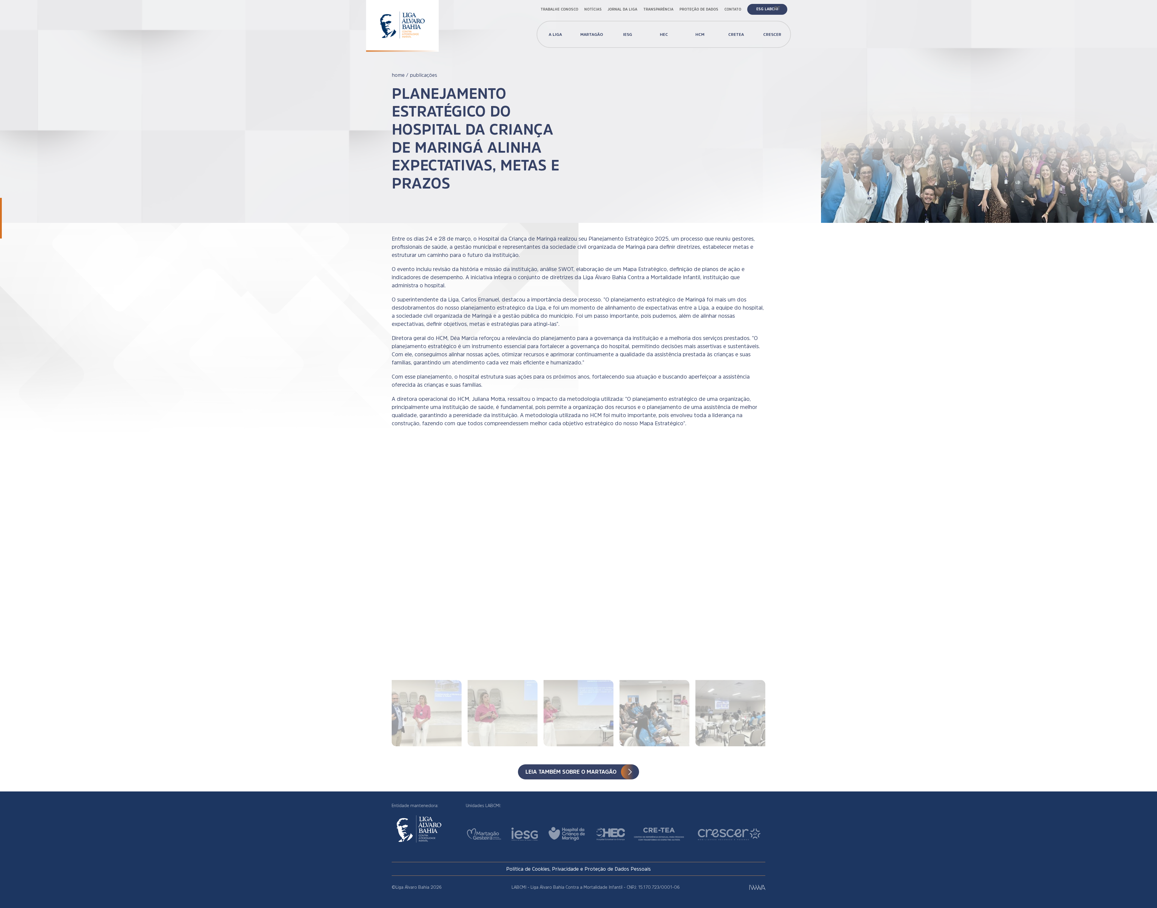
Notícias (593, 9)
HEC (664, 34)
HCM (699, 34)
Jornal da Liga (622, 9)
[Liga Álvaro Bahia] (402, 20)
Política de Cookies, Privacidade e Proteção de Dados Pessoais (578, 868)
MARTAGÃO (591, 34)
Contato (732, 9)
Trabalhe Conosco (559, 9)
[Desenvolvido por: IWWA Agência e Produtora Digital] (757, 887)
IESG (627, 34)
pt (777, 8)
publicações (423, 75)
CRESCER (772, 34)
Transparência (658, 9)
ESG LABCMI (767, 9)
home (398, 75)
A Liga (555, 34)
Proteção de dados (698, 9)
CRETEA (736, 34)
